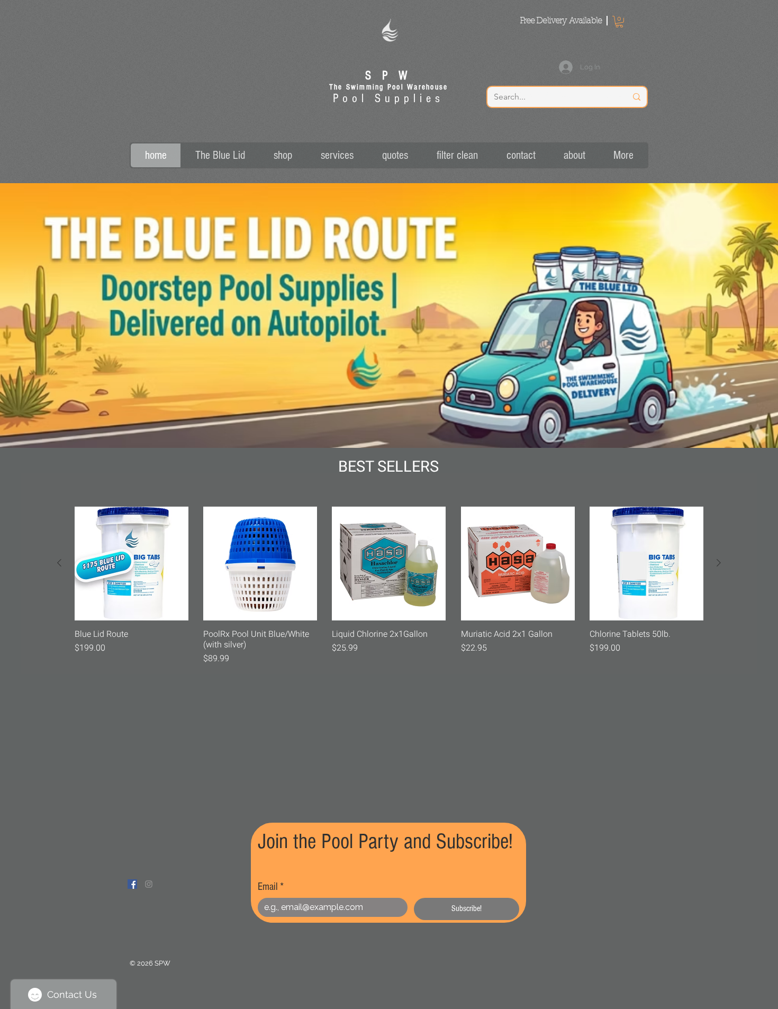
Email (271, 887)
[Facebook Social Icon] (132, 884)
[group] (389, 585)
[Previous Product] (59, 562)
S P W (388, 76)
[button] (619, 22)
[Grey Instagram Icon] (148, 884)
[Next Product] (718, 562)
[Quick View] (131, 563)
